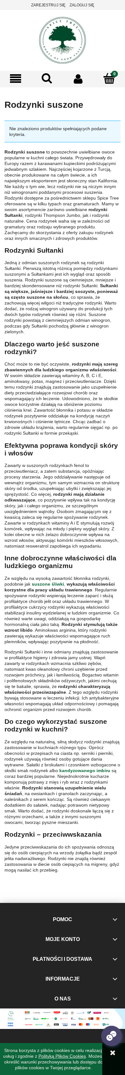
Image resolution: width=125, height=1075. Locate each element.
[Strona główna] (62, 39)
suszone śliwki (48, 584)
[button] (15, 79)
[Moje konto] (78, 79)
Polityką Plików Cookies (62, 1056)
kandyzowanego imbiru (84, 770)
